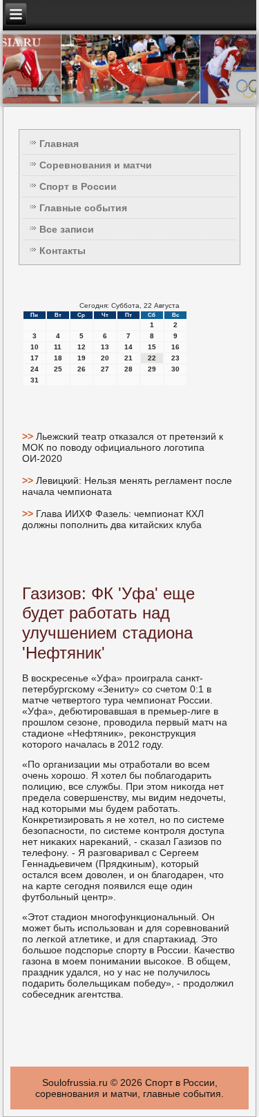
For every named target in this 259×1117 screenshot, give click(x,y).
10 (34, 347)
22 (152, 358)
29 (152, 369)
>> (29, 436)
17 (34, 358)
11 (57, 347)
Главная (59, 143)
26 (81, 369)
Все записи (66, 229)
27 (105, 369)
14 (128, 347)
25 (58, 369)
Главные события (83, 207)
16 (175, 347)
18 (58, 358)
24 (34, 369)
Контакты (62, 250)
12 (81, 347)
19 (81, 358)
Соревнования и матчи (95, 165)
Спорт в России (78, 186)
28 (128, 369)
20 (105, 358)
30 (175, 369)
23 (175, 358)
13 (105, 347)
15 (152, 347)
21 (128, 358)
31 (34, 380)
